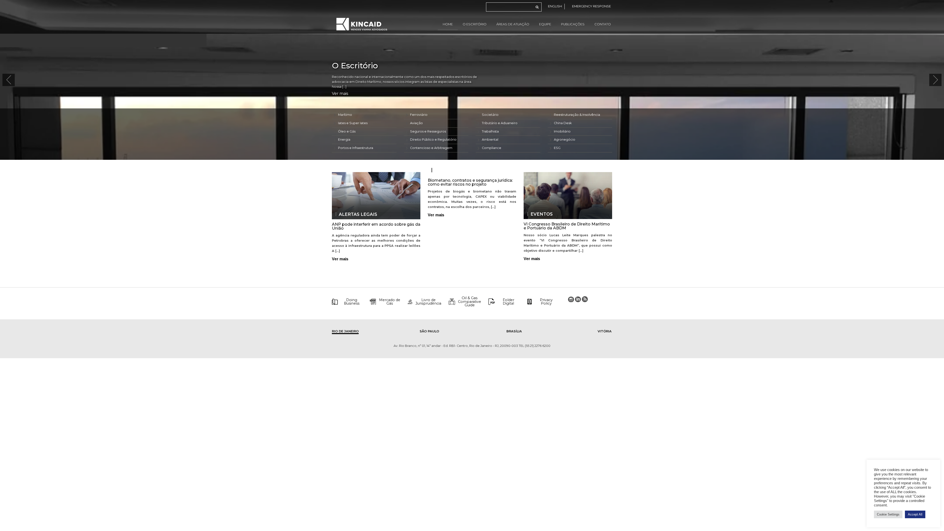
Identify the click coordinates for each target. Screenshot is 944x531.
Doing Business (351, 301)
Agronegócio (564, 139)
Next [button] (935, 80)
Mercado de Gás (389, 301)
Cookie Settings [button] (888, 514)
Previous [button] (8, 80)
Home (448, 24)
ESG (557, 148)
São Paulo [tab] (429, 331)
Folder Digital (508, 301)
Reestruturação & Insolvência (577, 115)
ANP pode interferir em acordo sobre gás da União (376, 226)
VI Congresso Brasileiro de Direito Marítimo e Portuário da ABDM (567, 226)
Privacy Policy (546, 301)
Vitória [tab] (605, 331)
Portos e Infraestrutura (355, 148)
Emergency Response (591, 6)
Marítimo (345, 115)
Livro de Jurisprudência (428, 301)
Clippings (447, 170)
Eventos (542, 214)
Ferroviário (419, 115)
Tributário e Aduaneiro (499, 123)
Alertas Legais (358, 214)
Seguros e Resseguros (428, 131)
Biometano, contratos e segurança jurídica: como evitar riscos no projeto (470, 182)
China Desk (563, 123)
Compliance (491, 148)
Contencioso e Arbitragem (431, 148)
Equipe (545, 24)
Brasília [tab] (514, 331)
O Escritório (475, 24)
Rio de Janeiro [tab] (345, 331)
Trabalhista (490, 131)
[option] (472, 80)
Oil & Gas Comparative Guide (469, 301)
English (555, 6)
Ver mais (340, 94)
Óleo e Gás (346, 131)
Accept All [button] (915, 514)
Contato (602, 24)
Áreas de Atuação (512, 24)
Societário (490, 115)
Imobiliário (562, 131)
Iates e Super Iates (353, 123)
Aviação (416, 123)
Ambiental (490, 139)
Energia (344, 139)
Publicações (573, 24)
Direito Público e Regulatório (433, 139)
